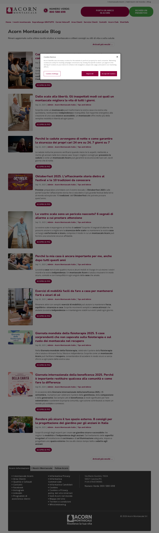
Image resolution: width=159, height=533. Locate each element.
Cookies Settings (52, 74)
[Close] (117, 57)
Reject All (90, 74)
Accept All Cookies (109, 74)
